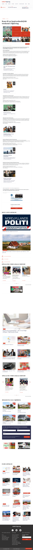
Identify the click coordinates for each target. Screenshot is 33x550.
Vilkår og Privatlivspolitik (5, 537)
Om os (3, 534)
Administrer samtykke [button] (5, 539)
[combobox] (3, 433)
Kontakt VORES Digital (5, 538)
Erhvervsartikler (14, 539)
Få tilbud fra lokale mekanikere (16, 543)
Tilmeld (16, 208)
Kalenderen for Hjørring (15, 537)
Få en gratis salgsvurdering (16, 542)
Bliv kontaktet (27, 436)
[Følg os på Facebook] (13, 530)
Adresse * (4, 432)
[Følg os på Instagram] (16, 530)
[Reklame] (16, 197)
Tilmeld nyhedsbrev (28, 548)
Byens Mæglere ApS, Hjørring (7, 411)
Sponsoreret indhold (15, 544)
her (9, 188)
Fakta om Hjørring (14, 538)
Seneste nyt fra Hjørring (15, 534)
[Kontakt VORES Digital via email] (20, 530)
